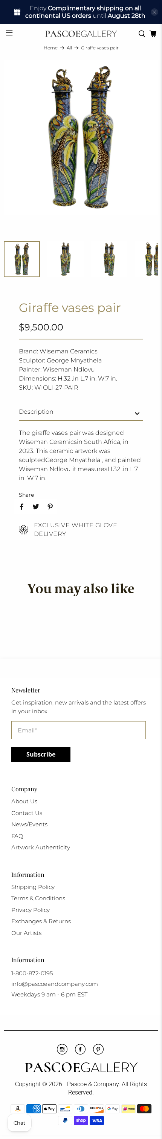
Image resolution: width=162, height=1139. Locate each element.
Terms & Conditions (38, 898)
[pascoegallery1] (81, 1068)
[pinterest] (98, 1053)
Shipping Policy (33, 886)
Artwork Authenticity (40, 847)
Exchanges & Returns (41, 921)
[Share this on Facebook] (21, 506)
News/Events (29, 824)
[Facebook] (80, 1053)
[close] (154, 12)
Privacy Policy (30, 909)
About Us (24, 801)
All (69, 48)
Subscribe (40, 754)
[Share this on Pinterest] (50, 506)
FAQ (17, 836)
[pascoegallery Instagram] (62, 1053)
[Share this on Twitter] (36, 506)
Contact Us (26, 813)
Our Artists (26, 932)
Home (51, 48)
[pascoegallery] (81, 34)
